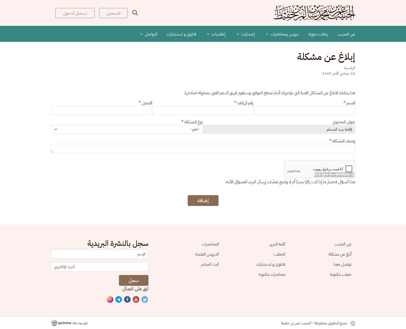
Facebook (127, 299)
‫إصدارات (247, 34)
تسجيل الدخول (75, 13)
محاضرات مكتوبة (272, 274)
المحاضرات (210, 244)
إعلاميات (218, 34)
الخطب (279, 254)
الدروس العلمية (207, 254)
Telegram (118, 299)
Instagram (110, 299)
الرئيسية (349, 68)
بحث (135, 12)
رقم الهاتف (245, 103)
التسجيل (113, 13)
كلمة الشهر (277, 244)
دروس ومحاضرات (284, 34)
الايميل (147, 103)
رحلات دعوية (318, 34)
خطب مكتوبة (340, 274)
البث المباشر (210, 264)
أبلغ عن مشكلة (339, 254)
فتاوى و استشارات (181, 34)
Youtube (136, 299)
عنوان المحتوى (343, 122)
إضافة (203, 200)
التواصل (150, 34)
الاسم (351, 103)
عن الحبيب (346, 34)
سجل (134, 280)
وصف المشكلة (343, 141)
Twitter (144, 299)
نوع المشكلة (193, 122)
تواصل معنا (342, 264)
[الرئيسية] (314, 13)
